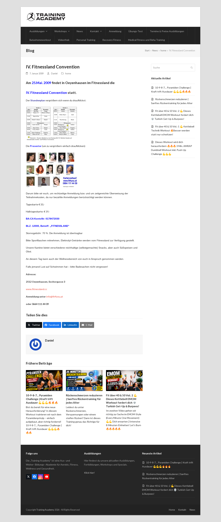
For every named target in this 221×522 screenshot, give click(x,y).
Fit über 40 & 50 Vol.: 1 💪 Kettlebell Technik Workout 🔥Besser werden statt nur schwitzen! (172, 130)
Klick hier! (89, 472)
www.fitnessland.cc (36, 289)
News (192, 509)
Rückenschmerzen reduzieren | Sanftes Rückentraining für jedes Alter (84, 399)
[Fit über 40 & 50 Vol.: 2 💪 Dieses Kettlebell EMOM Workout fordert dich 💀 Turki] (124, 380)
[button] (34, 325)
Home (172, 509)
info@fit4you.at (54, 296)
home (68, 73)
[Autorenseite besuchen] (36, 344)
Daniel (54, 73)
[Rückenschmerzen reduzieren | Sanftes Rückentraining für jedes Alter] (84, 380)
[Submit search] (192, 67)
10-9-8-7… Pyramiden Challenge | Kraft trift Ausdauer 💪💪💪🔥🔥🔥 (42, 399)
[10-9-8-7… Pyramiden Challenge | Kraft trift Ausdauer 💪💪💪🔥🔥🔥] (44, 380)
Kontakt (182, 509)
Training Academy (45, 509)
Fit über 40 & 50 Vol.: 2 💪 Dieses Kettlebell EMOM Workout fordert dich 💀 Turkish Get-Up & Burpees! (172, 114)
